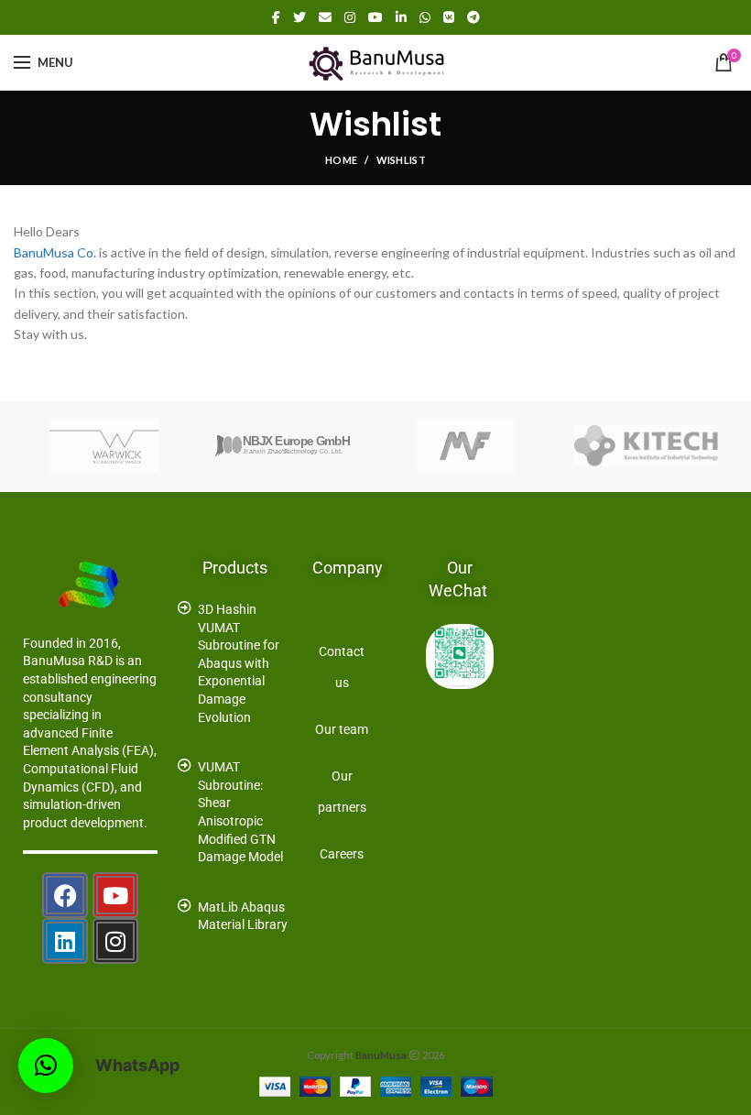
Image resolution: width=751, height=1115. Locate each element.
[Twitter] (299, 17)
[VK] (449, 17)
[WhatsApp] (425, 17)
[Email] (325, 17)
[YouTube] (375, 17)
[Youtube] (115, 895)
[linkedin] (401, 17)
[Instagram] (350, 17)
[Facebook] (276, 17)
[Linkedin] (65, 941)
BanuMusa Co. (55, 252)
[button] (45, 1065)
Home (341, 160)
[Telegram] (473, 17)
